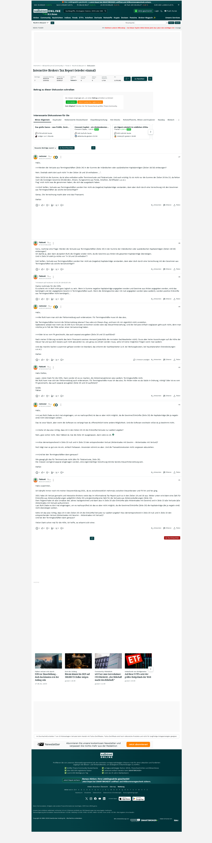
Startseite (36, 65)
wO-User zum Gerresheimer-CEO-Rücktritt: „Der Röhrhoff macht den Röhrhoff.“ (108, 677)
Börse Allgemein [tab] (42, 120)
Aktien (36, 18)
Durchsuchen (173, 538)
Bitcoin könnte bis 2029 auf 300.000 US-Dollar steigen (77, 675)
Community (45, 18)
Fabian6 (73, 80)
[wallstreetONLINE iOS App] (125, 800)
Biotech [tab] (171, 120)
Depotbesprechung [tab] (98, 120)
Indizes (67, 18)
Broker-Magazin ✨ (147, 18)
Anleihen (89, 18)
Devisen (124, 18)
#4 (179, 307)
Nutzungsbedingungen (130, 792)
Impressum (78, 792)
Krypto (117, 18)
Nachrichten (57, 18)
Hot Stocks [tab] (115, 120)
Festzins (133, 18)
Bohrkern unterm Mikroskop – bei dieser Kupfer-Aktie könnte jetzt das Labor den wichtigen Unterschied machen (125, 28)
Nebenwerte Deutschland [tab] (76, 120)
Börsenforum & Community (52, 66)
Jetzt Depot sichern (72, 780)
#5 (179, 277)
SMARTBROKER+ (135, 770)
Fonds (75, 18)
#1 (179, 480)
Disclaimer (87, 792)
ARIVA (91, 806)
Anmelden (71, 102)
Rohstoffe (107, 18)
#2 (179, 404)
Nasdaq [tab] (161, 120)
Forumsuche (130, 23)
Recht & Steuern (78, 66)
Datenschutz (97, 792)
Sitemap (113, 787)
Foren (67, 66)
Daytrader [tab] (57, 120)
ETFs (81, 18)
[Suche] (105, 11)
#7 (179, 157)
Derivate (98, 18)
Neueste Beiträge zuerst (44, 148)
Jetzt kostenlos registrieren (90, 102)
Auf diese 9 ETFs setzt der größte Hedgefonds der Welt (138, 675)
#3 (179, 367)
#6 (179, 243)
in (167, 23)
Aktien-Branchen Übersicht (97, 787)
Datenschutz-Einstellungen (112, 792)
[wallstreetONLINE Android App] (138, 800)
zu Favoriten (139, 79)
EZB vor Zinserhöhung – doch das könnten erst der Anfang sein (47, 677)
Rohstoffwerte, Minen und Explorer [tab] (139, 120)
